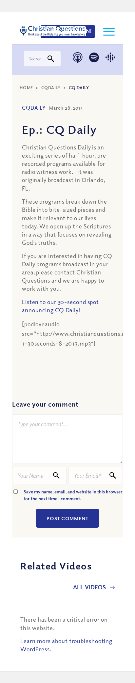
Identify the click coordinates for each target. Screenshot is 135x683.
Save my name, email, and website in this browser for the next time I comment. (73, 495)
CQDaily (51, 87)
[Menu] (106, 31)
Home (26, 87)
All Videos (90, 587)
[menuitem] (106, 31)
